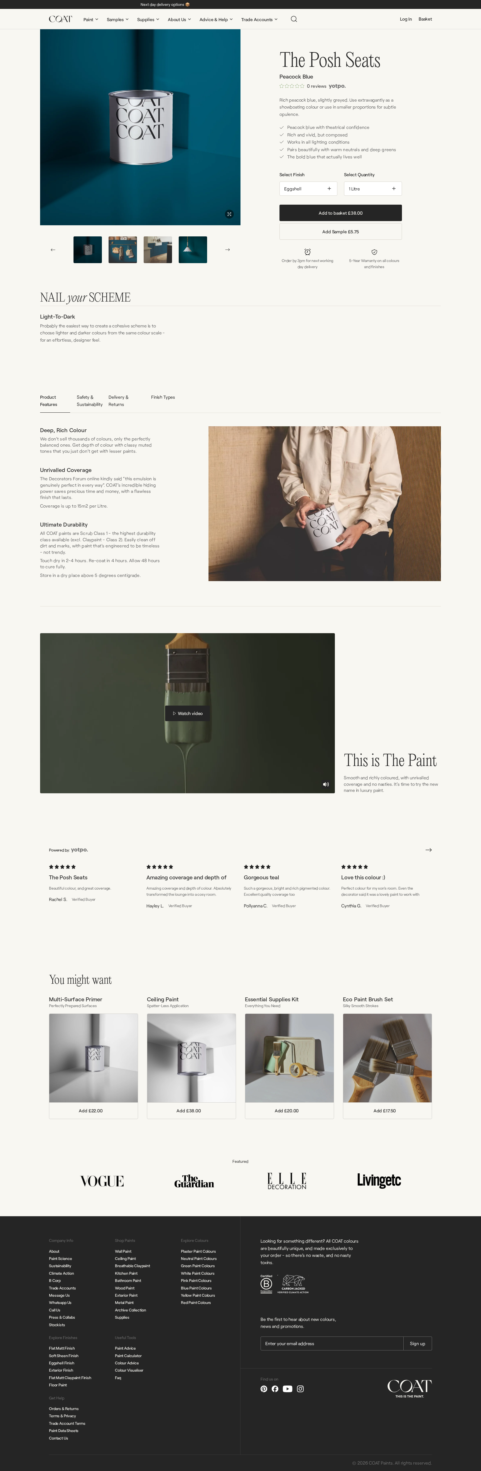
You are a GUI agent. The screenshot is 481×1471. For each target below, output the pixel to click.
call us (54, 1310)
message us (59, 1295)
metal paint (124, 1302)
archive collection (130, 1310)
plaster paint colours (198, 1251)
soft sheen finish (63, 1355)
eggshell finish (61, 1362)
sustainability (60, 1265)
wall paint (123, 1251)
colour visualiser (129, 1370)
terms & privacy (62, 1415)
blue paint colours (196, 1288)
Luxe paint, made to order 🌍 (198, 4)
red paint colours (196, 1302)
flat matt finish (62, 1348)
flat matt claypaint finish (70, 1377)
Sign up (417, 1343)
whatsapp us (60, 1302)
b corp (55, 1280)
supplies (122, 1317)
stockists (57, 1324)
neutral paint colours (199, 1258)
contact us (58, 1438)
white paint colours (198, 1273)
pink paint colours (196, 1280)
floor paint (58, 1384)
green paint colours (198, 1265)
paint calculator (128, 1355)
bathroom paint (128, 1280)
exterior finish (61, 1370)
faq (118, 1377)
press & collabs (62, 1317)
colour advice (127, 1362)
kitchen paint (126, 1273)
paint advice (125, 1348)
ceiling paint (125, 1258)
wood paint (124, 1288)
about (54, 1251)
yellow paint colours (198, 1295)
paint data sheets (63, 1430)
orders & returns (63, 1408)
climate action (61, 1273)
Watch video (190, 713)
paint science (60, 1258)
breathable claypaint (132, 1265)
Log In (406, 18)
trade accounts (62, 1288)
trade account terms (67, 1423)
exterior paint (126, 1295)
